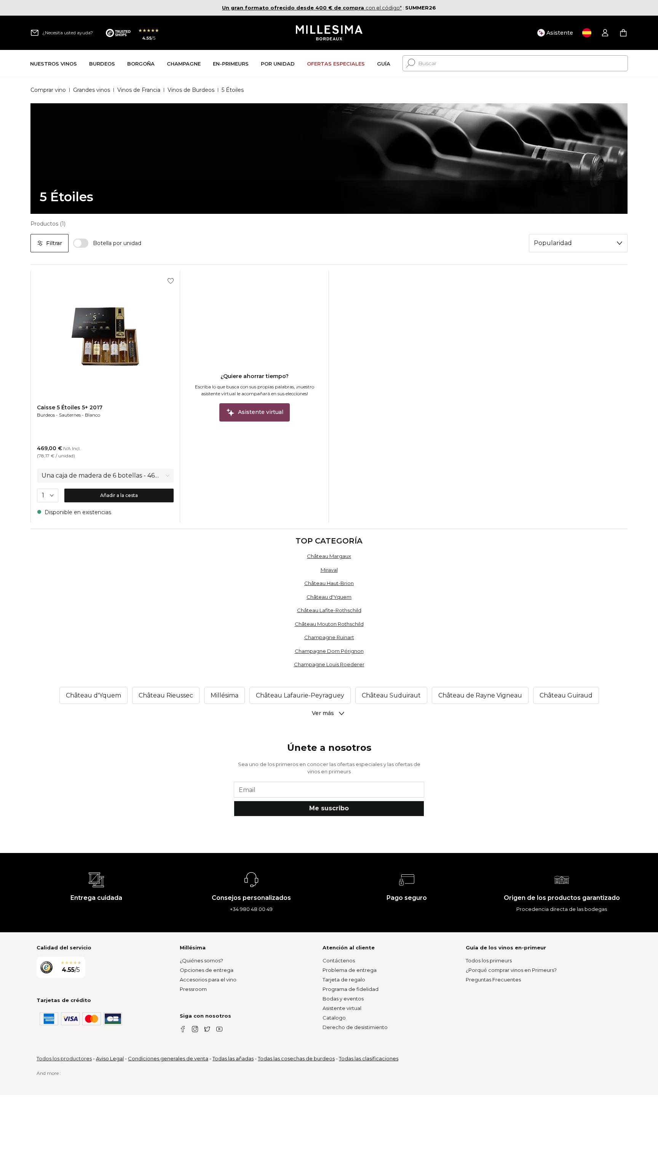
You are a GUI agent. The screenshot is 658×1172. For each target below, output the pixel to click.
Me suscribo (329, 808)
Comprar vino (48, 90)
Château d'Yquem (329, 597)
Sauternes (70, 415)
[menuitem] (53, 63)
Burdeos (46, 415)
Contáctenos (339, 960)
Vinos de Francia (138, 90)
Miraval (329, 570)
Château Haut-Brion (329, 583)
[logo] (329, 32)
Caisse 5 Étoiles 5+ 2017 (69, 407)
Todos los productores (64, 1058)
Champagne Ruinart (329, 637)
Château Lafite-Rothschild (329, 610)
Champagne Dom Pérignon (329, 651)
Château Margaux (329, 556)
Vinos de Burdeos (191, 90)
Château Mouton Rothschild (329, 624)
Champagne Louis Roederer (329, 664)
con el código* (312, 8)
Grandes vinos (91, 90)
